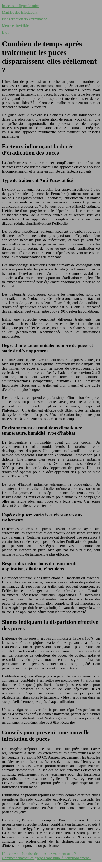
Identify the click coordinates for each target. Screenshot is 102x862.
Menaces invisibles (16, 26)
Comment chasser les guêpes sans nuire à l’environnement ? (46, 858)
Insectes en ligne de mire (20, 6)
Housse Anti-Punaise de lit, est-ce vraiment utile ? (39, 854)
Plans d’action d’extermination (24, 19)
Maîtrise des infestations (20, 12)
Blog (5, 32)
